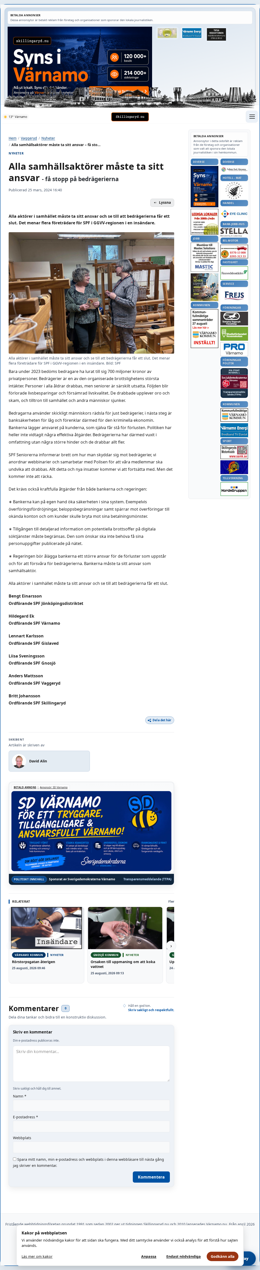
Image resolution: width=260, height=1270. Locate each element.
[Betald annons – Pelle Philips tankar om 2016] (192, 33)
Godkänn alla (223, 1256)
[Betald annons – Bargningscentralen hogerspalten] (234, 251)
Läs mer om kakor (37, 1256)
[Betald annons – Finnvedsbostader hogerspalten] (234, 273)
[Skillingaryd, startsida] (130, 117)
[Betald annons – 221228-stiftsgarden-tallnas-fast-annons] (234, 190)
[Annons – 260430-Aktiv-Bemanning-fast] (167, 33)
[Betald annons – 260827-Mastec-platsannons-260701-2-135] (204, 257)
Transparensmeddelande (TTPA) (147, 879)
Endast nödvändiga (183, 1256)
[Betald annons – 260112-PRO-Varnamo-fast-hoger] (234, 349)
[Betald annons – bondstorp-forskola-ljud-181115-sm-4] (216, 34)
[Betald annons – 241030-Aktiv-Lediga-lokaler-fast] (204, 222)
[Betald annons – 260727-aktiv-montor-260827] (204, 287)
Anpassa (148, 1256)
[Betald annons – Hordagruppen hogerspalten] (234, 489)
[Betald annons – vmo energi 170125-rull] (234, 430)
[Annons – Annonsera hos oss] (204, 187)
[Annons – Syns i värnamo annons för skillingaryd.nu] (80, 62)
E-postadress (25, 1117)
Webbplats (22, 1137)
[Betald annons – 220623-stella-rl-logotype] (234, 232)
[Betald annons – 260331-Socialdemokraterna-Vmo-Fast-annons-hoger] (234, 382)
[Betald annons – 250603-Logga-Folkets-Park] (234, 170)
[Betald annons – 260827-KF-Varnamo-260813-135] (204, 328)
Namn (19, 1096)
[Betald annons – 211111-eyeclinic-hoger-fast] (234, 213)
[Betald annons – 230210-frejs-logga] (234, 296)
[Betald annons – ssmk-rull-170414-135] (234, 452)
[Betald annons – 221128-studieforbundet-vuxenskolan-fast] (234, 334)
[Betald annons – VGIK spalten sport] (234, 467)
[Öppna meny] (252, 117)
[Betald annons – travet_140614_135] (234, 318)
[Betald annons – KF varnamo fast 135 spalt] (234, 415)
